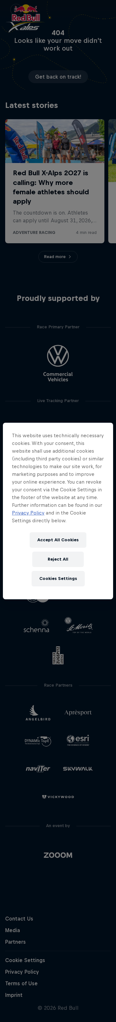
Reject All (58, 559)
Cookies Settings (58, 578)
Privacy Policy (28, 513)
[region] (58, 511)
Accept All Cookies (58, 539)
